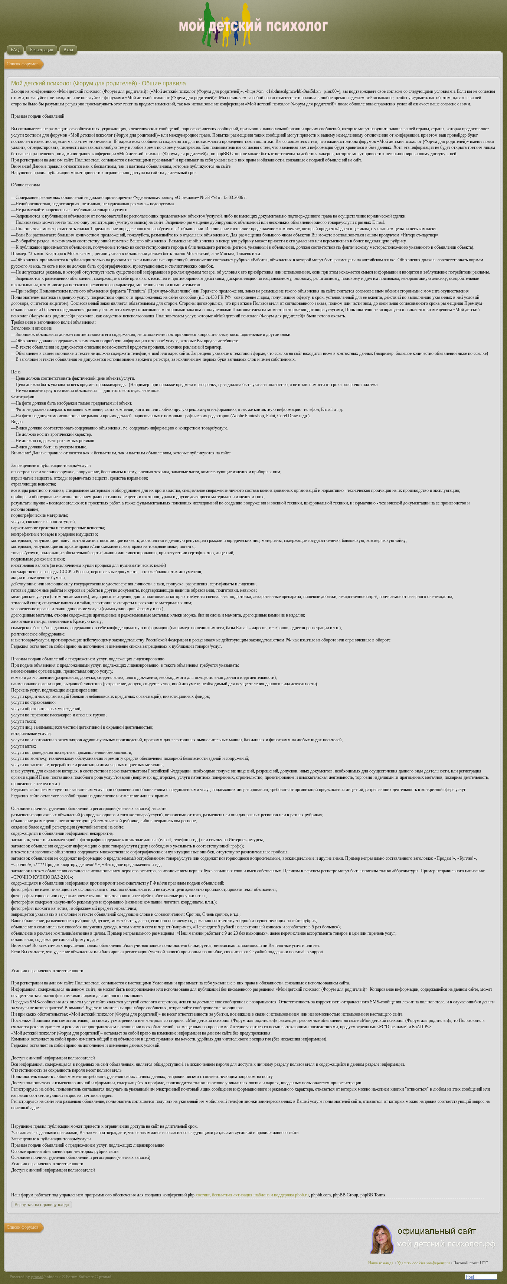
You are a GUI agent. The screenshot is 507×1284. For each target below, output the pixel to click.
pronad (37, 1276)
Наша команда (380, 1263)
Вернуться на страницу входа (41, 1204)
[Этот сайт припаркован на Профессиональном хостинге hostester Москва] (481, 1278)
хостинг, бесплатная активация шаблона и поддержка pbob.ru (252, 1195)
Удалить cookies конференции (423, 1263)
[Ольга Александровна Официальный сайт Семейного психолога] (433, 1252)
